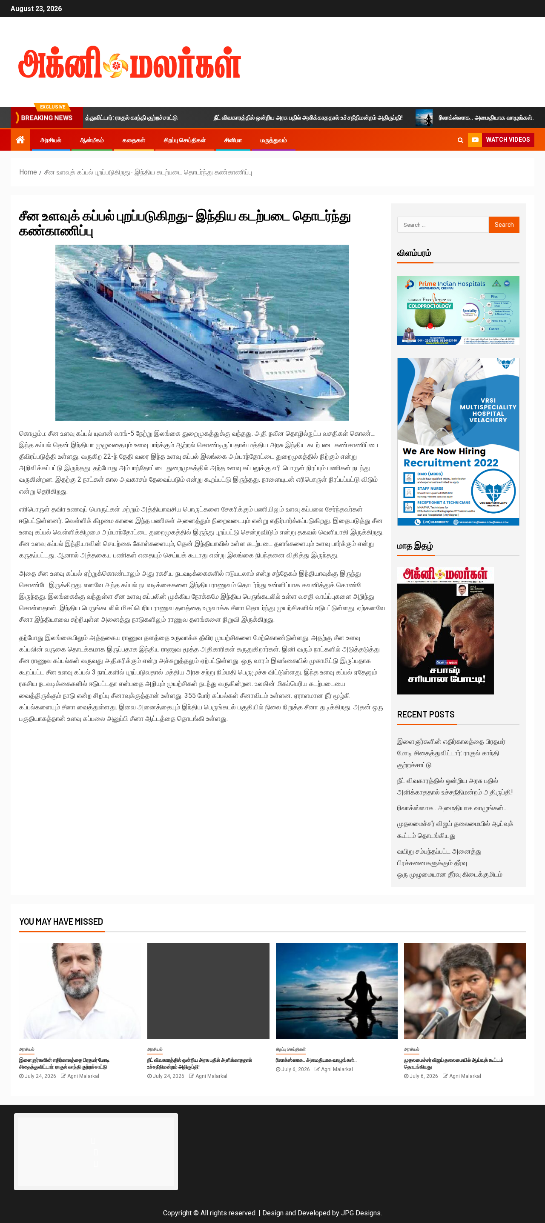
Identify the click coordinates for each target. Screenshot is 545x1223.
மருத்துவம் (274, 140)
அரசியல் (50, 140)
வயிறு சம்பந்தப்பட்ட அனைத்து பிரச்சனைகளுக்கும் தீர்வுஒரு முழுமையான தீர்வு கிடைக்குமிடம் (449, 862)
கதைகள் (134, 140)
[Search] (460, 140)
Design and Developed (296, 1213)
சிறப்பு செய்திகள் (185, 140)
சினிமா (233, 140)
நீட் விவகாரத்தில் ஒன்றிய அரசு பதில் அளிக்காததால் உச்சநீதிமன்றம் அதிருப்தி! (277, 117)
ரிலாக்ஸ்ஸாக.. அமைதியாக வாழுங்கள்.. (456, 117)
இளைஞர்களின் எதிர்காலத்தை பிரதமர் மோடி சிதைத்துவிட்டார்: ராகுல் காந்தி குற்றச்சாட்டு (451, 753)
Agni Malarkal (83, 1076)
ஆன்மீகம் (92, 140)
